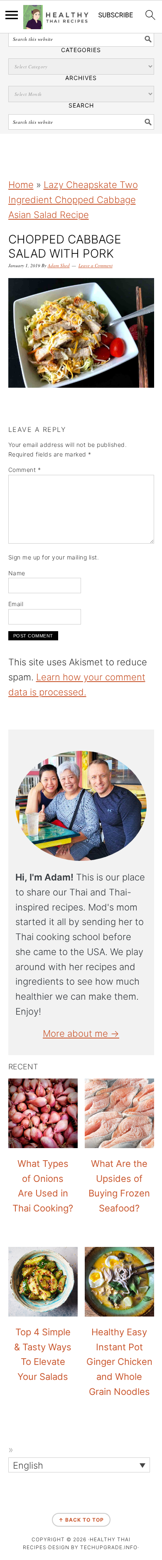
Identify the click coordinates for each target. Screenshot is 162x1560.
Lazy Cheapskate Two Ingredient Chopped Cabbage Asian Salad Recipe (73, 199)
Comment (24, 469)
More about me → (81, 1033)
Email (16, 603)
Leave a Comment (96, 265)
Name (16, 573)
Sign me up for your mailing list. (53, 557)
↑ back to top (81, 1520)
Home (21, 184)
